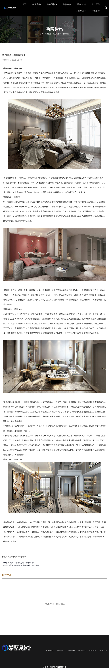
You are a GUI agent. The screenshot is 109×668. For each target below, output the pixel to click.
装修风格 (51, 4)
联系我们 (96, 11)
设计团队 (96, 4)
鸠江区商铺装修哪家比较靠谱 (21, 563)
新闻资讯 (79, 11)
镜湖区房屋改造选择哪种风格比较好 (24, 565)
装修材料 (81, 4)
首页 (24, 4)
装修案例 (67, 4)
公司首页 (50, 650)
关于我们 (36, 4)
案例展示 (82, 650)
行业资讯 (48, 34)
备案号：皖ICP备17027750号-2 (54, 667)
